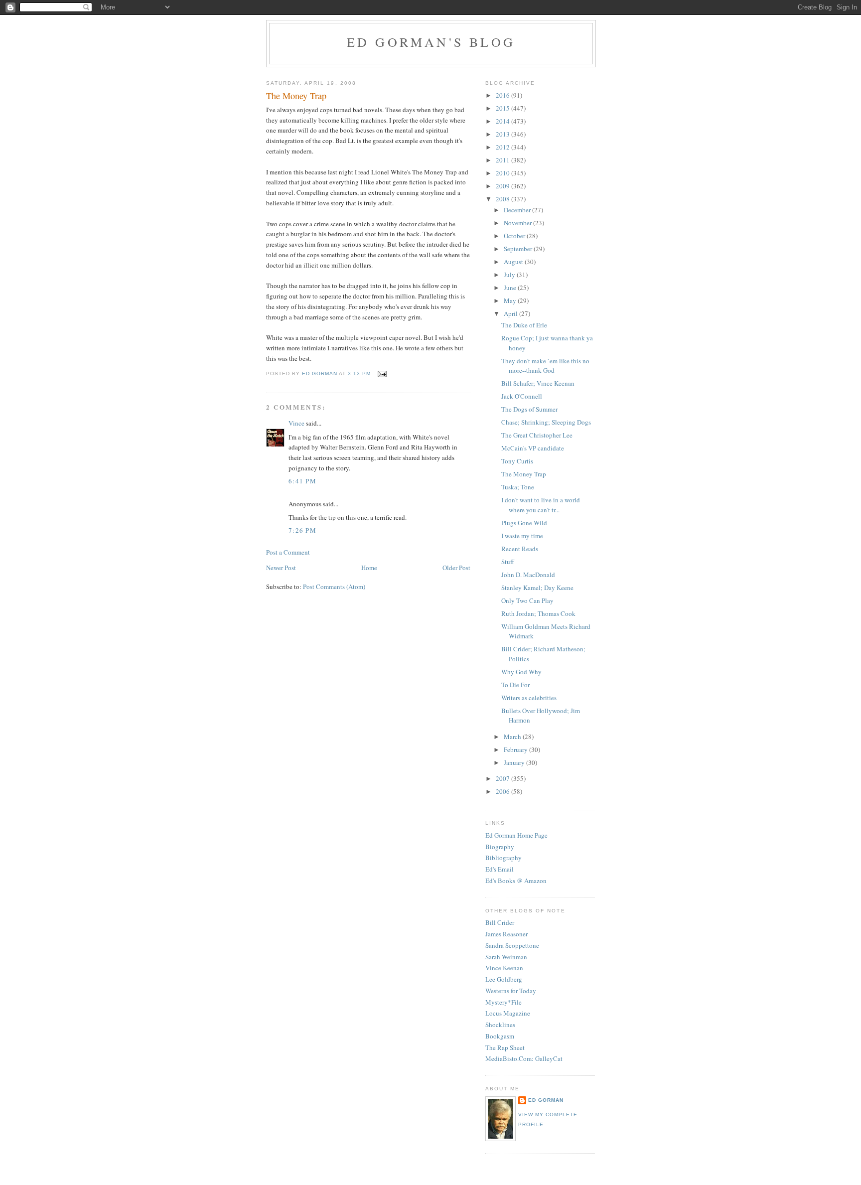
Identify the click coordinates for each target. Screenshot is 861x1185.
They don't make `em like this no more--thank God (545, 365)
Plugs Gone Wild (524, 522)
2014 (503, 121)
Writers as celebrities (529, 697)
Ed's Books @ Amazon (516, 880)
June (511, 287)
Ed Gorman (546, 1100)
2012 (503, 147)
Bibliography (503, 857)
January (515, 762)
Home (369, 567)
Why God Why (521, 671)
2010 (503, 172)
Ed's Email (499, 869)
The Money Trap (523, 473)
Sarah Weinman (506, 956)
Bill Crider (499, 922)
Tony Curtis (517, 460)
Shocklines (500, 1024)
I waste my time (522, 535)
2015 (503, 108)
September (519, 248)
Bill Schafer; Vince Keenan (537, 383)
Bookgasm (499, 1036)
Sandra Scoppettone (512, 945)
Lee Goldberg (503, 979)
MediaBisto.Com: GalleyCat (524, 1058)
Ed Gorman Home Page (516, 835)
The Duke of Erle (524, 324)
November (518, 222)
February (516, 749)
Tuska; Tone (517, 486)
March (513, 736)
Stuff (507, 561)
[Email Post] (381, 373)
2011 (503, 159)
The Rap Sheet (505, 1047)
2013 (503, 134)
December (518, 209)
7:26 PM (302, 530)
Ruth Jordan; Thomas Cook (538, 613)
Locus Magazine (507, 1013)
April (511, 313)
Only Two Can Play (527, 600)
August (514, 261)
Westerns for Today (510, 990)
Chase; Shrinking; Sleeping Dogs (546, 422)
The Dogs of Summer (529, 409)
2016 (503, 95)
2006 (503, 791)
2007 (503, 778)
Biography (499, 846)
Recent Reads (519, 548)
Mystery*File (503, 1002)
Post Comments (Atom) (334, 586)
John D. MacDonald (528, 574)
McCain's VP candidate (532, 448)
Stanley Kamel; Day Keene (537, 587)
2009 (503, 185)
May (511, 300)
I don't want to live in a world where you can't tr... (540, 504)
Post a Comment (288, 552)
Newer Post (281, 567)
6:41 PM (302, 480)
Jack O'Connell (521, 396)
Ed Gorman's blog (431, 41)
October (515, 235)
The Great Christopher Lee (537, 435)
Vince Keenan (504, 967)
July (510, 274)
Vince (296, 423)
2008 (503, 198)
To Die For (515, 684)
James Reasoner (506, 933)
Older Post (456, 567)
